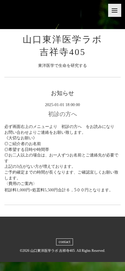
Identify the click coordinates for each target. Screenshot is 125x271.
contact (64, 242)
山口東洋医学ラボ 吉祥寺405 (52, 251)
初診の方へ (62, 114)
